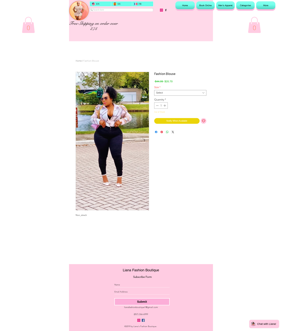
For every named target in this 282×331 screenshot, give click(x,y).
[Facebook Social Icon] (143, 320)
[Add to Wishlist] (204, 121)
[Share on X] (173, 132)
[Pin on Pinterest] (161, 132)
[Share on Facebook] (156, 132)
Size (157, 87)
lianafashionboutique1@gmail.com (141, 307)
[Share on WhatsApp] (167, 132)
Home (79, 60)
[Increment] (165, 106)
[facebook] (165, 10)
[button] (28, 25)
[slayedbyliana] (161, 10)
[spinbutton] (161, 106)
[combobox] (180, 93)
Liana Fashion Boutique (141, 270)
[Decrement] (157, 106)
